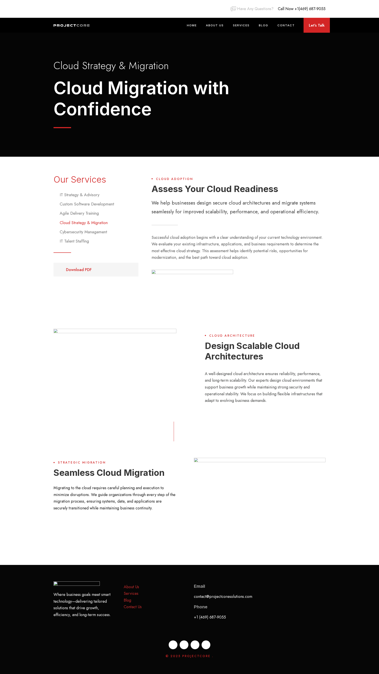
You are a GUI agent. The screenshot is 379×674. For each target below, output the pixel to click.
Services (241, 25)
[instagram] (72, 9)
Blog (263, 25)
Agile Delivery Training (79, 213)
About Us (215, 25)
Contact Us (133, 607)
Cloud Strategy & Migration (84, 223)
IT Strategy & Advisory (79, 195)
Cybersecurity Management (83, 232)
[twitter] (63, 9)
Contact (286, 25)
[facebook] (173, 644)
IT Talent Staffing (74, 241)
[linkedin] (55, 9)
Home (192, 25)
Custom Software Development (87, 204)
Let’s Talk (317, 25)
